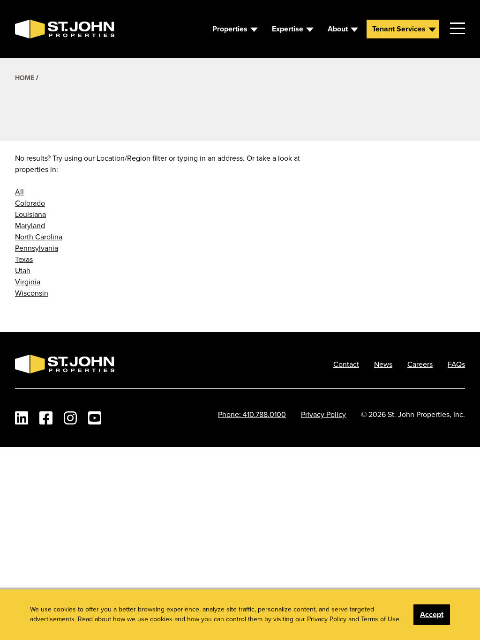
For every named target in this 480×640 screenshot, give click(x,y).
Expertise (287, 28)
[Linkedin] (21, 417)
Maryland (30, 225)
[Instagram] (70, 417)
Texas (24, 259)
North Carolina (38, 236)
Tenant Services (399, 28)
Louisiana (30, 214)
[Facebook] (45, 417)
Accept (431, 614)
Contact (346, 364)
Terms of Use (380, 619)
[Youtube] (94, 417)
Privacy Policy (323, 414)
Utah (22, 270)
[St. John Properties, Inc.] (30, 29)
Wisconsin (31, 293)
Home (24, 77)
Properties (230, 28)
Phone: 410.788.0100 (252, 414)
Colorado (30, 203)
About (338, 28)
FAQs (456, 364)
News (383, 364)
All (19, 191)
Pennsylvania (36, 248)
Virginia (27, 281)
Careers (420, 364)
